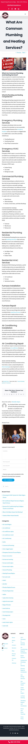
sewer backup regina (8, 612)
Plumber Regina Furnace (9, 587)
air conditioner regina (8, 531)
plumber (3, 382)
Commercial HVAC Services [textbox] (9, 208)
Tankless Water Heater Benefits (11, 515)
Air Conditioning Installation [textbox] (9, 326)
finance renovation (7, 556)
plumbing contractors (11, 239)
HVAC (4, 580)
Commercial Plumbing (8, 545)
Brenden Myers (6, 381)
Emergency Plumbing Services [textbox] (12, 121)
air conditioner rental (8, 535)
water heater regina (8, 622)
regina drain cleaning (8, 598)
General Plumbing (21, 381)
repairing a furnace (15, 312)
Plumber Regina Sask (8, 591)
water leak (5, 625)
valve (4, 618)
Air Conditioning (7, 538)
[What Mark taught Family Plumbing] (14, 425)
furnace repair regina (8, 566)
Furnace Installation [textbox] (11, 286)
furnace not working (8, 559)
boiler (4, 542)
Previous (19, 52)
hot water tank (6, 577)
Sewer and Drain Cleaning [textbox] (8, 361)
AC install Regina (7, 524)
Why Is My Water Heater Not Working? (13, 512)
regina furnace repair (8, 601)
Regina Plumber (7, 605)
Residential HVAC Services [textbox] (10, 261)
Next (23, 52)
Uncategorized (6, 615)
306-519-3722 (21, 2)
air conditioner (14, 348)
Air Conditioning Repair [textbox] (13, 343)
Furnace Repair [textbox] (9, 306)
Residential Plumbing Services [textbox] (12, 233)
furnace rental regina (8, 563)
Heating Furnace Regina (9, 573)
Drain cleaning (5, 367)
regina (4, 594)
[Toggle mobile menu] (25, 14)
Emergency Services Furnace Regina (12, 552)
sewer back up (6, 608)
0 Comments (8, 382)
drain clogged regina (8, 549)
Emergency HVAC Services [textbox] (10, 150)
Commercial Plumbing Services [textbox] (12, 177)
